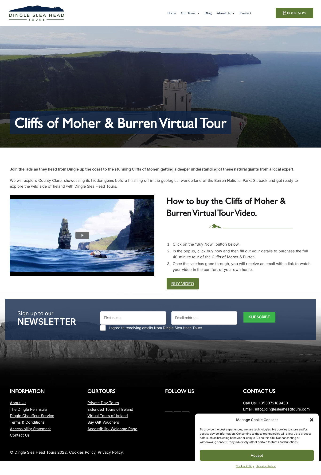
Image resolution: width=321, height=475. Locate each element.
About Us (18, 402)
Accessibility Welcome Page (112, 428)
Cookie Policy (245, 466)
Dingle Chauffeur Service (32, 415)
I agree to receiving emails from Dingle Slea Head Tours (155, 328)
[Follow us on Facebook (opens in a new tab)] (168, 409)
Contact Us (20, 435)
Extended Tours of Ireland (110, 409)
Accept (257, 455)
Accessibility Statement (30, 428)
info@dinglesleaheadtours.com (282, 409)
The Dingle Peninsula (28, 409)
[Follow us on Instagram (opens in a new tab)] (185, 409)
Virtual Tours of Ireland (107, 415)
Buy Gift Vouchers (103, 422)
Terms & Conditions (27, 422)
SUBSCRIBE (259, 317)
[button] (311, 420)
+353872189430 (273, 403)
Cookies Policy (82, 452)
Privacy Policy (266, 466)
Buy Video (182, 283)
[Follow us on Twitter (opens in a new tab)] (177, 409)
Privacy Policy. (111, 452)
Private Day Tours (103, 402)
